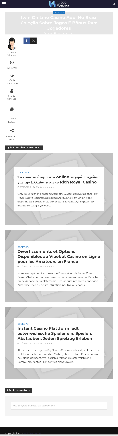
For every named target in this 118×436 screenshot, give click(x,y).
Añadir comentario (12, 81)
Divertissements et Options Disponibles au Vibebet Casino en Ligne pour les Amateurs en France (59, 256)
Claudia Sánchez (11, 53)
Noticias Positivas (32, 433)
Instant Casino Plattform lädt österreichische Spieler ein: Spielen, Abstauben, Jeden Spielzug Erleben (55, 333)
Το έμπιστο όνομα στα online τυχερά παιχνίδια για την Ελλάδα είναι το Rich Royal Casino (59, 180)
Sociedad (59, 12)
